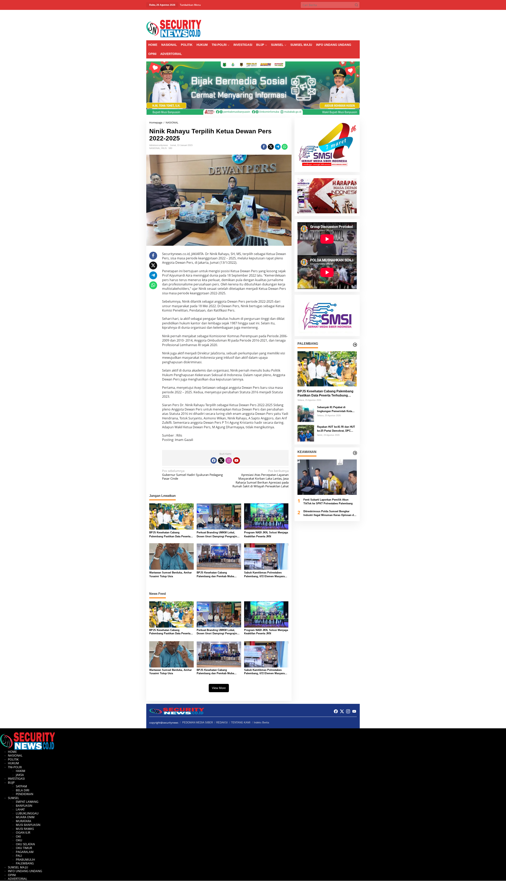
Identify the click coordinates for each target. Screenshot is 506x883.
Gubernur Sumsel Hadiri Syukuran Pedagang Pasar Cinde (192, 474)
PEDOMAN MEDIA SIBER (197, 722)
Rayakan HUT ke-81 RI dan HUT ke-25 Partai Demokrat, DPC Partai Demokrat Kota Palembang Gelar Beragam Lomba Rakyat (336, 429)
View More (219, 688)
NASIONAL (154, 148)
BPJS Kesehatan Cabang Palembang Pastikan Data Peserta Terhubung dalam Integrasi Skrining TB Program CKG (171, 534)
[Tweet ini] (271, 147)
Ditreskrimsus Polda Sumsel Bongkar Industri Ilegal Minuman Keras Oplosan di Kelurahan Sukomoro (329, 513)
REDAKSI (222, 722)
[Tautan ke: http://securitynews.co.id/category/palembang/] (355, 344)
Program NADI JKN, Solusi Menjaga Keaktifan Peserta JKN (266, 534)
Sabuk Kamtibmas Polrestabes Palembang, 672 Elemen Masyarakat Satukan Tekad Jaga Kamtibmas (266, 574)
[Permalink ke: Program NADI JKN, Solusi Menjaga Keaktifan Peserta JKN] (266, 516)
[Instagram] (229, 460)
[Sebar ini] (264, 147)
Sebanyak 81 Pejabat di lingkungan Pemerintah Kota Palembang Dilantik (334, 409)
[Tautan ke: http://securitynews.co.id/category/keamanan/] (355, 453)
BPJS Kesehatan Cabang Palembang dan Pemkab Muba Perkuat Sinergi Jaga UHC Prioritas (218, 574)
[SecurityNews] (173, 28)
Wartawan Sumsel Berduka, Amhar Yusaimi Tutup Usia (170, 574)
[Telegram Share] (278, 147)
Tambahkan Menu (190, 5)
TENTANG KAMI (240, 722)
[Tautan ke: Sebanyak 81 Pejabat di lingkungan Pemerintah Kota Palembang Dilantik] (305, 413)
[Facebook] (214, 460)
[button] (356, 5)
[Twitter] (221, 460)
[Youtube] (236, 460)
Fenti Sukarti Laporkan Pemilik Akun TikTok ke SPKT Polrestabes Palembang (328, 501)
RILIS (164, 148)
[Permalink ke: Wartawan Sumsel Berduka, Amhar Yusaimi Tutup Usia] (171, 556)
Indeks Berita (261, 722)
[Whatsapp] (285, 147)
